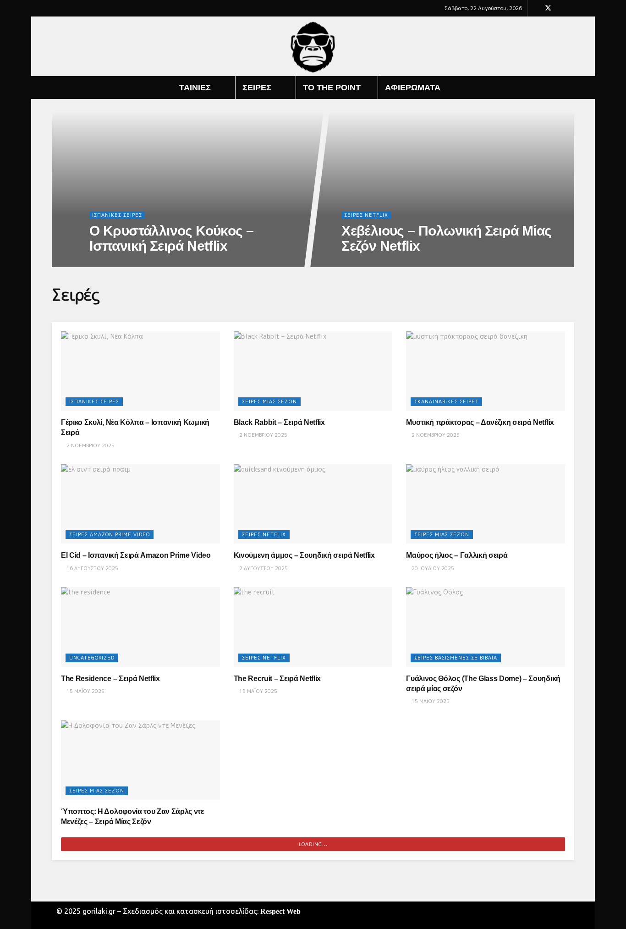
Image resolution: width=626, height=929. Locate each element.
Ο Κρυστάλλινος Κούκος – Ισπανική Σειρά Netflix (171, 238)
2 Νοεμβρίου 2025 (90, 445)
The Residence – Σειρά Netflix (110, 678)
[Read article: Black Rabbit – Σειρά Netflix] (313, 371)
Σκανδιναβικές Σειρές (446, 401)
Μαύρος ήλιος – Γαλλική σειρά (456, 555)
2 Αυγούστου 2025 (263, 568)
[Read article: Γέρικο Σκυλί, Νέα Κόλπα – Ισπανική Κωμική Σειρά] (140, 371)
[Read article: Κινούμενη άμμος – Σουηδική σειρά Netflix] (313, 504)
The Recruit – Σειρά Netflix (277, 678)
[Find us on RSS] (571, 8)
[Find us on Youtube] (560, 8)
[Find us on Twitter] (548, 8)
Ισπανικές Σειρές (117, 215)
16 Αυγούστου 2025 (91, 568)
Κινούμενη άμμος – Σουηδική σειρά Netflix (304, 555)
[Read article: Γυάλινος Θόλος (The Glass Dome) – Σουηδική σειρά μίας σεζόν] (485, 626)
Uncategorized (92, 657)
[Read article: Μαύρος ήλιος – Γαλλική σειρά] (485, 504)
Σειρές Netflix (366, 215)
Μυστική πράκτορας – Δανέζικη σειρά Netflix (480, 422)
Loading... (313, 844)
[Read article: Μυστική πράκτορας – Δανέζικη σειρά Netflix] (485, 371)
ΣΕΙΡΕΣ (256, 87)
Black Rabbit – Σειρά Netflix (279, 422)
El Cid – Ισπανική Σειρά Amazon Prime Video (136, 555)
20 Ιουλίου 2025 (432, 568)
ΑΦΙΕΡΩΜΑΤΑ (412, 87)
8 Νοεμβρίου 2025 (370, 264)
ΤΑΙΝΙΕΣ (195, 87)
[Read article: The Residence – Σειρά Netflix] (140, 626)
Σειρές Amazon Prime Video (109, 534)
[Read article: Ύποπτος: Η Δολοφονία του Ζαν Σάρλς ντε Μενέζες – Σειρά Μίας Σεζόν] (140, 760)
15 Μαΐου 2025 (84, 691)
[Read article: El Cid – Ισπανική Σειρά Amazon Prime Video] (140, 504)
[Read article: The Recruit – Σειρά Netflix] (313, 626)
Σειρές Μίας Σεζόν (269, 401)
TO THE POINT (332, 87)
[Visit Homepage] (313, 46)
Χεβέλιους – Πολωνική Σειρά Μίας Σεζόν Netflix (446, 238)
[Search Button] (570, 87)
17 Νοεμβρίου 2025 (119, 264)
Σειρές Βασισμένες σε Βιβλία (455, 657)
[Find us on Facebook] (535, 8)
